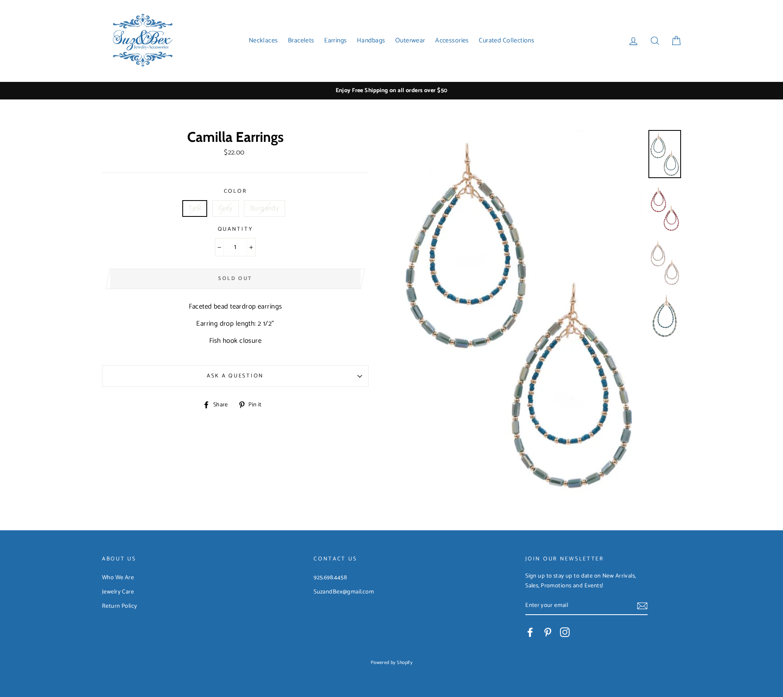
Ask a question (235, 375)
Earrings (335, 40)
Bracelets (301, 40)
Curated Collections (506, 40)
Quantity (235, 229)
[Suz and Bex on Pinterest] (548, 632)
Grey (226, 208)
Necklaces (263, 40)
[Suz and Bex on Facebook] (530, 632)
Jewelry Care (118, 592)
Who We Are (118, 577)
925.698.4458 (330, 577)
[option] (391, 90)
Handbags (371, 40)
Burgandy (264, 208)
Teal (194, 208)
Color (235, 191)
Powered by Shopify (392, 662)
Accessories (452, 40)
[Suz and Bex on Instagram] (565, 632)
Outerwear (410, 40)
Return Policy (119, 606)
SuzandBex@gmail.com (344, 592)
